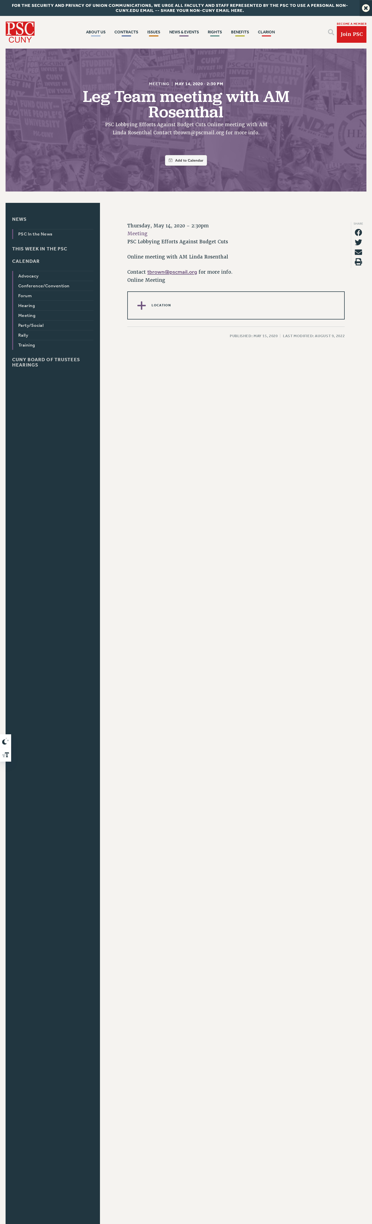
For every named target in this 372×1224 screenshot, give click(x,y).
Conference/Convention (44, 286)
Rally (23, 335)
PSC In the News (35, 234)
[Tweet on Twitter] (358, 242)
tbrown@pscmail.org (172, 272)
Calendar (26, 261)
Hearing (26, 305)
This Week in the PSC (39, 248)
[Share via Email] (358, 252)
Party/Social (31, 325)
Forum (25, 295)
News (19, 219)
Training (26, 345)
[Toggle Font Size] (5, 755)
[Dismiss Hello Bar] (366, 8)
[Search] (331, 32)
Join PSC (352, 34)
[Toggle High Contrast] (5, 741)
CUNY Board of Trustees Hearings (46, 362)
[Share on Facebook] (358, 232)
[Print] (358, 262)
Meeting (159, 84)
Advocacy (28, 276)
